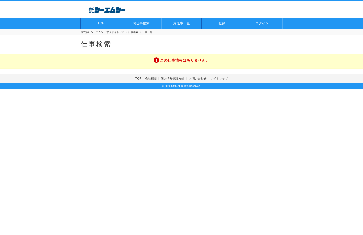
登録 (221, 23)
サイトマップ (219, 78)
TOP (100, 23)
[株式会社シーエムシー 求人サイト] (107, 9)
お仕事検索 (141, 23)
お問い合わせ (197, 78)
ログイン (262, 23)
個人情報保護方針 (173, 78)
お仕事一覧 (181, 23)
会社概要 (151, 78)
